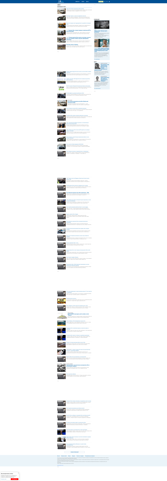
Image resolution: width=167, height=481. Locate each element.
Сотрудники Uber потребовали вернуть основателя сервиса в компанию (77, 329)
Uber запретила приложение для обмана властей (75, 408)
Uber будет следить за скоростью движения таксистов (76, 15)
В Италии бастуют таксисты (71, 298)
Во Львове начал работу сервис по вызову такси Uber (76, 422)
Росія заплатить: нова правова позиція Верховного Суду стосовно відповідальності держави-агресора (101, 67)
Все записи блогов (97, 88)
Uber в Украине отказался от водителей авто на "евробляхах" (77, 151)
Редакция (73, 455)
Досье (87, 1)
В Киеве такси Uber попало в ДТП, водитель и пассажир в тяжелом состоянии (78, 130)
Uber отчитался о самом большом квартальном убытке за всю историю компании (77, 137)
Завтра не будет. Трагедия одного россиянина (100, 31)
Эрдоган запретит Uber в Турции (72, 214)
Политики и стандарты (80, 455)
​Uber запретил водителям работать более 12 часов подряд (77, 207)
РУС (107, 1)
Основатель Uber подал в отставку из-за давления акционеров (77, 335)
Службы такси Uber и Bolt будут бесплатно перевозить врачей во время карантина (78, 79)
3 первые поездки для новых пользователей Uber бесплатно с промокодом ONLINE (78, 350)
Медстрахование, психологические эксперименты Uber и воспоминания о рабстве (78, 365)
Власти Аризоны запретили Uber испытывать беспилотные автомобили (77, 222)
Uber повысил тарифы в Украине (72, 257)
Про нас (58, 455)
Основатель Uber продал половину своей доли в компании (77, 115)
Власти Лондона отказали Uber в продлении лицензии (76, 108)
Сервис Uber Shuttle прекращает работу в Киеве (75, 8)
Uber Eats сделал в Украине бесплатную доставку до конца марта (78, 85)
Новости (77, 1)
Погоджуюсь (14, 479)
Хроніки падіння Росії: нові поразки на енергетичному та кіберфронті (105, 79)
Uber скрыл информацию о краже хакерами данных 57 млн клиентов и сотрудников (79, 292)
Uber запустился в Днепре (71, 374)
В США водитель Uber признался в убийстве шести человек (77, 185)
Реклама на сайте (64, 455)
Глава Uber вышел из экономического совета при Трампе (76, 429)
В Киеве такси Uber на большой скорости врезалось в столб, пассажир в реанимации (78, 200)
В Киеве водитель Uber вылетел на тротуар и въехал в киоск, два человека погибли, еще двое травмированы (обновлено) (78, 38)
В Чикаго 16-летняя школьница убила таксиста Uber (75, 342)
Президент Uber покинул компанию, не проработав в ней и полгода (78, 401)
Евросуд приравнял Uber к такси (72, 242)
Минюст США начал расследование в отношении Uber (76, 356)
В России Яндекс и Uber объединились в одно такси (75, 320)
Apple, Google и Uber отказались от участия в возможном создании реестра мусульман (78, 437)
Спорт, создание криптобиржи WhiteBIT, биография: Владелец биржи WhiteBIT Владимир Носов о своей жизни (101, 50)
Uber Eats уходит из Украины (72, 44)
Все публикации (97, 59)
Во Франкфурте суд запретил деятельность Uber (75, 93)
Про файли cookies (3, 479)
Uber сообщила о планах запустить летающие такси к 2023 (77, 305)
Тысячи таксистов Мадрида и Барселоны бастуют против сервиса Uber (77, 179)
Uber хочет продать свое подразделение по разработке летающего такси (78, 24)
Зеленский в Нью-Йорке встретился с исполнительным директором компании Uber (77, 123)
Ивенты (69, 455)
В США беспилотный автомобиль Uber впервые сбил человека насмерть (77, 229)
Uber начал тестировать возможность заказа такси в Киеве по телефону (77, 236)
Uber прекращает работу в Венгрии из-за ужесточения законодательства (76, 444)
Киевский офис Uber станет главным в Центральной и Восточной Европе (78, 250)
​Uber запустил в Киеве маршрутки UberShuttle (74, 144)
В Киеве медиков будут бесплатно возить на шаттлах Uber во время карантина (78, 72)
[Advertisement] (69, 60)
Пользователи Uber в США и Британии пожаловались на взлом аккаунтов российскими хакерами (77, 265)
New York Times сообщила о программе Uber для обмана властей (78, 415)
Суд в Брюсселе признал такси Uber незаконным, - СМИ (77, 192)
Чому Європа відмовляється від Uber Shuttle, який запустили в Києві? (78, 102)
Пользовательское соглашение (90, 455)
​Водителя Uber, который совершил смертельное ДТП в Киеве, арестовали (78, 31)
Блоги (83, 1)
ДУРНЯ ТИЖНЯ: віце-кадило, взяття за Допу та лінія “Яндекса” (78, 314)
